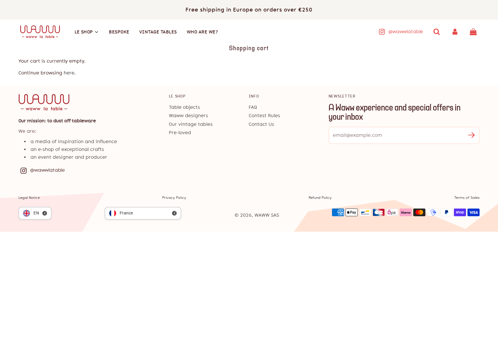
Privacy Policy (174, 198)
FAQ (253, 107)
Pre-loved (180, 132)
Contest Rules (264, 115)
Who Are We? (202, 32)
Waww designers (188, 115)
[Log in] (455, 32)
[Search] (436, 32)
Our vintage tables (191, 124)
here (69, 73)
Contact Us (261, 124)
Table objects (184, 107)
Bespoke (119, 32)
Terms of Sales (467, 198)
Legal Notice (29, 198)
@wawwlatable (405, 31)
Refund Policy (320, 198)
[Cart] (474, 32)
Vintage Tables (158, 32)
